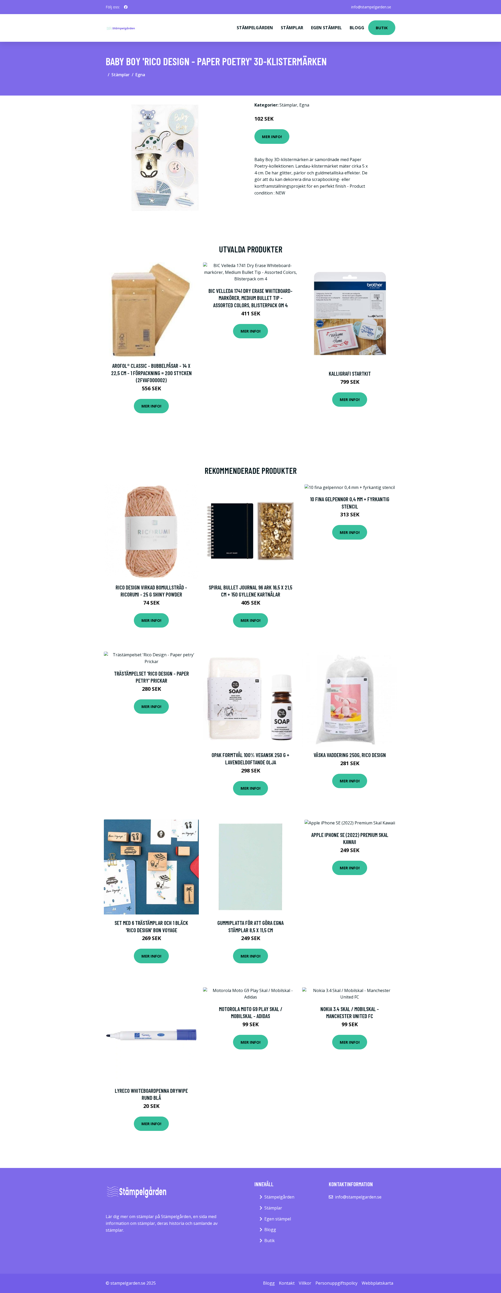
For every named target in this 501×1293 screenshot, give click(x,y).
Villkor (305, 1283)
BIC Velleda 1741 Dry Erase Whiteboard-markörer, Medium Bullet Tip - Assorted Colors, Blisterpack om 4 (250, 297)
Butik (382, 27)
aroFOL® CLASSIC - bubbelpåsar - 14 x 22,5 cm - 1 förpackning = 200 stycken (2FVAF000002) (151, 372)
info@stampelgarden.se (371, 6)
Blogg (357, 28)
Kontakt (287, 1283)
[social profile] (126, 7)
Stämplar (292, 28)
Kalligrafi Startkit (350, 373)
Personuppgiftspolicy (336, 1283)
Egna (140, 75)
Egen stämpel (326, 28)
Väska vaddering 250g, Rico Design (350, 755)
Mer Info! (272, 136)
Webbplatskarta (377, 1283)
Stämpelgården (255, 28)
